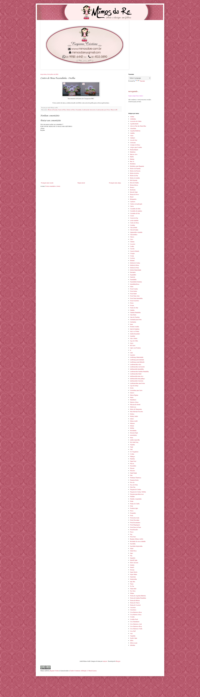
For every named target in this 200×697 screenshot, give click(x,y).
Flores (132, 303)
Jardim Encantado (135, 334)
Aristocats (133, 142)
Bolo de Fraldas (134, 183)
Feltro (131, 286)
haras (131, 324)
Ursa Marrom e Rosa (136, 612)
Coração (132, 253)
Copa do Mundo (134, 251)
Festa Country (134, 289)
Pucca (131, 532)
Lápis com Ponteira (135, 348)
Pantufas (132, 459)
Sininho (132, 565)
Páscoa (132, 463)
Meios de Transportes (136, 409)
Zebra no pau (133, 643)
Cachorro (132, 201)
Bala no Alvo (133, 154)
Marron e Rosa (134, 402)
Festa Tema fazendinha (136, 298)
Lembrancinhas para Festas (103, 110)
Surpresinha (133, 579)
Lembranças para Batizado (137, 362)
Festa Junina (133, 291)
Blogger (118, 661)
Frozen (132, 305)
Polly (131, 506)
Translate (142, 81)
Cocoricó (132, 244)
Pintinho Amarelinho (136, 499)
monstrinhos (133, 435)
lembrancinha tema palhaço (137, 378)
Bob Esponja (133, 180)
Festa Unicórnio (134, 301)
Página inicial (81, 183)
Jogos (131, 343)
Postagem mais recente (47, 183)
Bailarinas (133, 152)
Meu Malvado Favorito (136, 411)
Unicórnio (133, 607)
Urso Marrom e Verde (136, 629)
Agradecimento (134, 124)
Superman (133, 577)
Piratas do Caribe (134, 504)
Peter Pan (132, 487)
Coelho (132, 246)
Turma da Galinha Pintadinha (138, 598)
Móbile (132, 428)
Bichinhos (133, 164)
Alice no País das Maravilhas (138, 126)
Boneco (132, 187)
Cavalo (132, 216)
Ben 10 (132, 161)
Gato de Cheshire (135, 317)
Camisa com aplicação (136, 204)
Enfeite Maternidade (135, 270)
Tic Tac (132, 586)
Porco (131, 511)
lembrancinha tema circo (136, 376)
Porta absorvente (134, 518)
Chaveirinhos (133, 234)
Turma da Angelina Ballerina (138, 596)
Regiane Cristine (54, 671)
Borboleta (132, 190)
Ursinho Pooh (134, 619)
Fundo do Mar (134, 308)
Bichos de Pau (134, 175)
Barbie (132, 157)
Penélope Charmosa (135, 477)
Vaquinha (132, 636)
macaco (132, 393)
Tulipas (132, 593)
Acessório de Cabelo (135, 121)
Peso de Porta (134, 485)
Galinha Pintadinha (135, 312)
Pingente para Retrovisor (137, 494)
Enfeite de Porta (134, 268)
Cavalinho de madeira (136, 211)
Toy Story (133, 591)
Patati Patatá (133, 473)
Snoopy (132, 570)
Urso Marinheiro (134, 621)
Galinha (132, 310)
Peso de (132, 482)
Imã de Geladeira (134, 329)
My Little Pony (134, 442)
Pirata (131, 501)
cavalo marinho (134, 220)
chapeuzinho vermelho (136, 232)
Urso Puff (133, 631)
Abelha (132, 116)
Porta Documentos (135, 522)
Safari (131, 548)
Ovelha (132, 454)
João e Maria (133, 338)
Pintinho (132, 496)
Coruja (132, 256)
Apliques (132, 138)
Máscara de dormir (135, 404)
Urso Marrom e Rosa (136, 626)
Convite (132, 249)
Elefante (132, 260)
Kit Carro (132, 345)
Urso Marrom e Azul (136, 624)
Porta (131, 515)
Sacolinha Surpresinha (136, 546)
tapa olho (132, 581)
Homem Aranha (134, 326)
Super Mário (133, 574)
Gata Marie (133, 315)
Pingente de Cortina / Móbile (138, 492)
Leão (131, 352)
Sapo (131, 553)
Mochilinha (133, 430)
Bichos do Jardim (135, 178)
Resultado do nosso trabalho (138, 541)
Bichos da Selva (134, 173)
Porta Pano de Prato (135, 527)
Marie (131, 397)
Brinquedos (133, 199)
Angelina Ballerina (135, 131)
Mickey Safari (134, 416)
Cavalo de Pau (134, 218)
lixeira (131, 388)
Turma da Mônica (135, 600)
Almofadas (133, 128)
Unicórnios (133, 610)
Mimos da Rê (114, 110)
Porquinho (133, 513)
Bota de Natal (134, 192)
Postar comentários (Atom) (52, 186)
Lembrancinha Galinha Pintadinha (139, 371)
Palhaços (132, 456)
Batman (132, 159)
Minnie (132, 426)
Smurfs (132, 567)
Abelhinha (133, 119)
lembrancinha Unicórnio (136, 381)
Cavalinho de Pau (135, 213)
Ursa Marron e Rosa (135, 614)
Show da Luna (134, 562)
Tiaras (131, 584)
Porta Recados (134, 529)
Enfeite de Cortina (135, 263)
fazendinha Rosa (134, 284)
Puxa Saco (133, 537)
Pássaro (132, 468)
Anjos (131, 135)
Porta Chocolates (134, 520)
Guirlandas (133, 322)
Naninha (132, 444)
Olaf (131, 449)
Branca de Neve (134, 194)
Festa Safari (133, 293)
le (130, 350)
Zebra (131, 640)
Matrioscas (133, 407)
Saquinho (132, 558)
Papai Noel (133, 461)
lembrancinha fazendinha (137, 369)
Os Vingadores (134, 452)
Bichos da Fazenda (52, 110)
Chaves (132, 237)
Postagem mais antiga (115, 183)
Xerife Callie (133, 638)
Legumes (132, 355)
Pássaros (132, 470)
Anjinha (132, 133)
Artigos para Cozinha (136, 147)
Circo (131, 239)
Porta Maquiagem (135, 525)
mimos (132, 419)
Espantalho (133, 275)
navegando (133, 91)
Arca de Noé (133, 140)
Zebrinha (132, 645)
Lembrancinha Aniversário (89, 110)
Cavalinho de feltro (135, 208)
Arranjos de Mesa (135, 145)
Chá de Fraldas (134, 230)
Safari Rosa (133, 551)
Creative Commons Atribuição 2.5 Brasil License (83, 671)
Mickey (132, 414)
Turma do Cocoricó (135, 605)
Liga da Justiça (134, 385)
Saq (131, 555)
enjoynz (105, 661)
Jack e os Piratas (134, 331)
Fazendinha (78, 110)
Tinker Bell (133, 588)
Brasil (131, 197)
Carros (132, 206)
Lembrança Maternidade (136, 357)
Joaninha (132, 336)
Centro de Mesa (62, 110)
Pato (131, 475)
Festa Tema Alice (134, 296)
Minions (132, 423)
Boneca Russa (134, 185)
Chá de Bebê (133, 227)
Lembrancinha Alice (135, 364)
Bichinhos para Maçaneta (137, 166)
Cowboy (132, 258)
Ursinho (132, 617)
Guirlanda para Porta (135, 319)
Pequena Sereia (134, 480)
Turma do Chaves (135, 603)
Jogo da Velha (134, 341)
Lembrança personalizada (137, 360)
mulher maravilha (135, 440)
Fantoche (132, 277)
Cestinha (132, 225)
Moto (131, 437)
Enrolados (133, 272)
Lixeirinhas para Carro (136, 390)
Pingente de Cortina (135, 489)
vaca (131, 633)
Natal (131, 447)
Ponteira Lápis (134, 508)
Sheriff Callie (133, 560)
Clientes (132, 241)
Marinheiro (133, 400)
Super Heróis (133, 572)
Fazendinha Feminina (136, 282)
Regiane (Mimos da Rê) (136, 539)
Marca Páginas (134, 395)
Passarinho (133, 466)
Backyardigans (134, 149)
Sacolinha (132, 544)
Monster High (134, 433)
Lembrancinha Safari (135, 374)
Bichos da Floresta (135, 171)
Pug (131, 534)
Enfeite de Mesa (71, 110)
